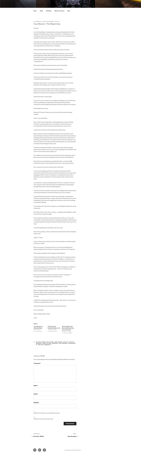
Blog (68, 10)
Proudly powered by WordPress (73, 450)
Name (36, 385)
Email (36, 394)
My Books (48, 10)
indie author (47, 343)
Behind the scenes (48, 342)
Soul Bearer (63, 343)
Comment (37, 363)
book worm (58, 342)
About (41, 10)
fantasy (65, 342)
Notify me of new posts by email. (43, 419)
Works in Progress (59, 10)
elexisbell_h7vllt (53, 21)
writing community (44, 344)
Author (38, 342)
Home (35, 10)
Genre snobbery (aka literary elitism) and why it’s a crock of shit (68, 328)
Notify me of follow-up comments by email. (47, 413)
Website (36, 402)
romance (55, 343)
